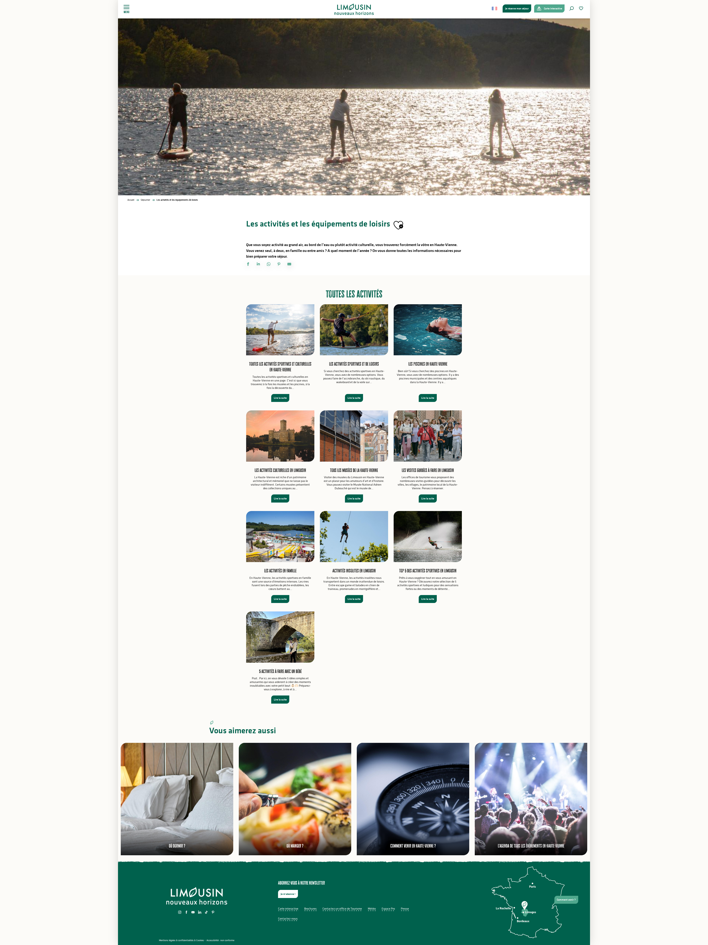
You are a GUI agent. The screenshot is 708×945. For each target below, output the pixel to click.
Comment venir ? (566, 900)
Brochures (310, 908)
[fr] (495, 8)
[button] (572, 8)
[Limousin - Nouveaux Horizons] (354, 9)
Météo (372, 908)
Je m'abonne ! (288, 894)
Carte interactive (288, 908)
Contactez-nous (288, 918)
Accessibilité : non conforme (220, 940)
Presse (405, 908)
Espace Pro (388, 908)
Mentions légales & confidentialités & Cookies (181, 940)
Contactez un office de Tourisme (342, 908)
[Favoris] (581, 8)
